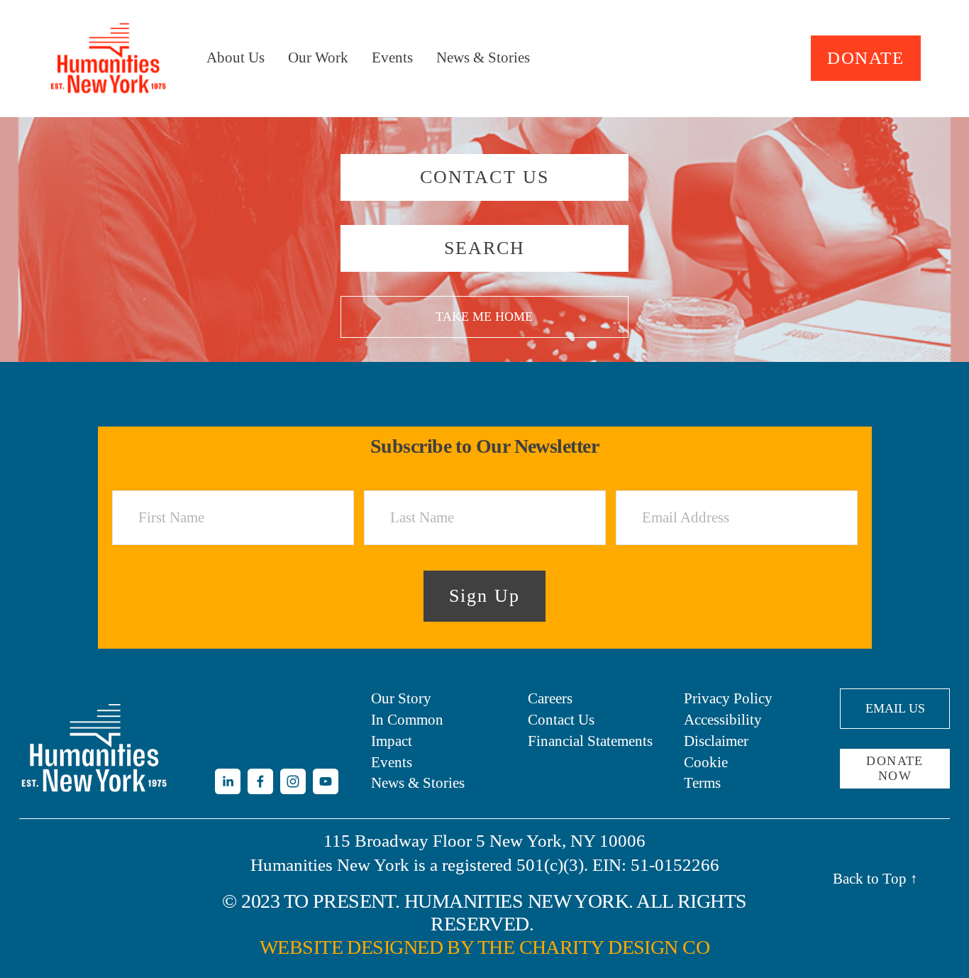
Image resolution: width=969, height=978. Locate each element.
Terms (702, 782)
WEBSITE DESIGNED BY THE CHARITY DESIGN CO (484, 947)
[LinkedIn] (227, 781)
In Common (407, 719)
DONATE (865, 57)
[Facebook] (260, 781)
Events (392, 57)
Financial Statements (590, 740)
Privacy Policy (728, 698)
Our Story (401, 698)
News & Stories (483, 57)
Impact (391, 740)
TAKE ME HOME (484, 316)
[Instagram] (293, 781)
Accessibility (723, 719)
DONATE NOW (895, 768)
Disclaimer (716, 740)
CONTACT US (484, 177)
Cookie (706, 762)
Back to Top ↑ (875, 878)
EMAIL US (895, 708)
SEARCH (485, 248)
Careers (550, 698)
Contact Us (561, 719)
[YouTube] (325, 781)
